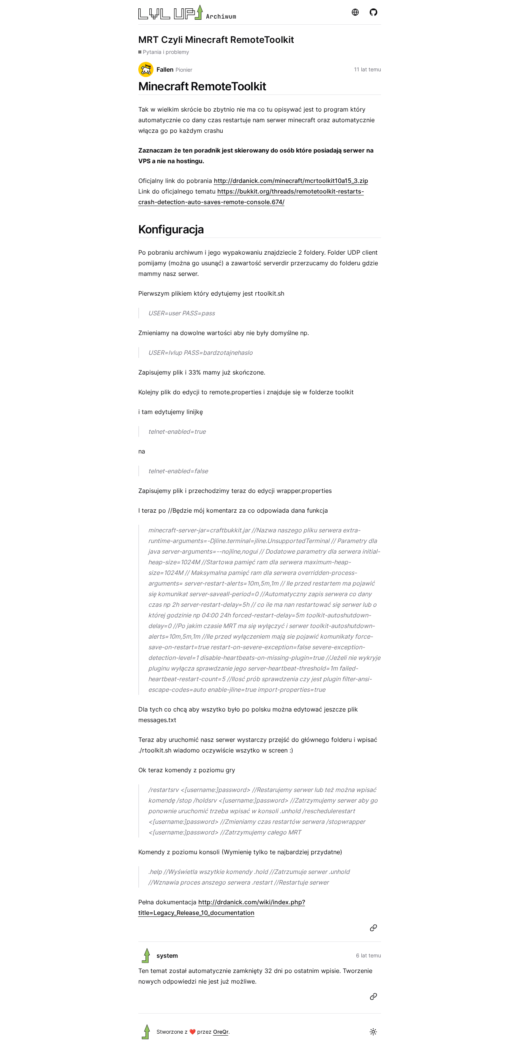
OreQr (220, 1031)
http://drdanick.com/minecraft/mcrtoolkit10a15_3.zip (291, 180)
